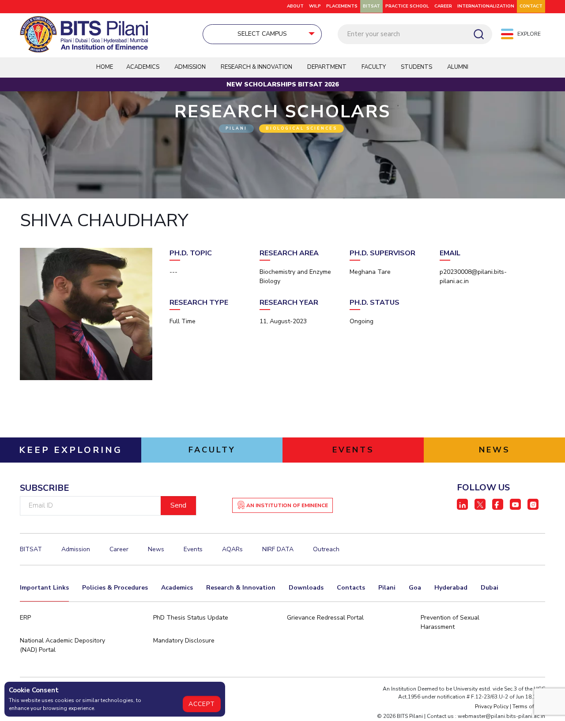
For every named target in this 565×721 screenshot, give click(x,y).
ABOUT (295, 6)
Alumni (457, 67)
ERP (25, 617)
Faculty (374, 67)
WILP (315, 6)
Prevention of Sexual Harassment (450, 622)
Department (327, 67)
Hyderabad (450, 587)
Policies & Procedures (115, 587)
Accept (201, 704)
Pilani (387, 587)
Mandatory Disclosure (184, 640)
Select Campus (262, 34)
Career (443, 6)
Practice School (407, 6)
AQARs (232, 549)
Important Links (44, 587)
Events (193, 549)
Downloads (306, 587)
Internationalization (485, 6)
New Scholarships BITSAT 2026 (282, 84)
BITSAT (371, 6)
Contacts (351, 587)
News (156, 549)
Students (416, 67)
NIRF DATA (278, 549)
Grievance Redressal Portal (325, 617)
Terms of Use (528, 706)
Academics (177, 587)
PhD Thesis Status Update (190, 617)
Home (104, 67)
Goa (415, 587)
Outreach (326, 549)
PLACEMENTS (342, 6)
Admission (190, 67)
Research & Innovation (240, 587)
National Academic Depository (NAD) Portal (62, 645)
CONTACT (531, 6)
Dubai (489, 587)
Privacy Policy (491, 706)
